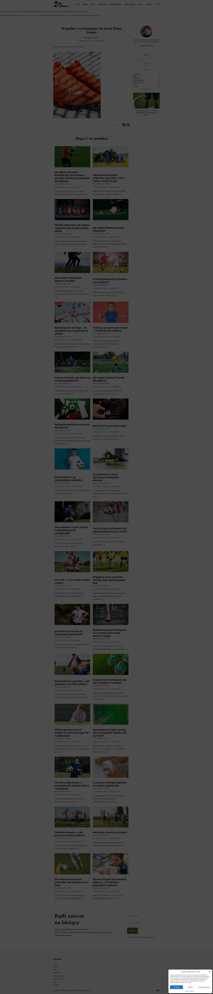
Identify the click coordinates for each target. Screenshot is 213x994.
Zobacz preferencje (204, 987)
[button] (210, 972)
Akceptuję (176, 987)
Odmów (190, 987)
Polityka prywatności (189, 991)
